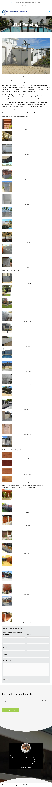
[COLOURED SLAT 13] (7, 424)
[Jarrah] (7, 461)
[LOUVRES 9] (7, 207)
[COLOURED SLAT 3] (7, 299)
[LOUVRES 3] (7, 144)
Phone (29, 641)
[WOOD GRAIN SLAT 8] (7, 584)
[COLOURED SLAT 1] (7, 273)
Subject (5, 654)
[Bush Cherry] (7, 453)
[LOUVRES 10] (7, 220)
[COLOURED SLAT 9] (7, 374)
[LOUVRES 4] (7, 157)
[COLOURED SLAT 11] (7, 399)
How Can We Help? (8, 660)
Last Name (30, 634)
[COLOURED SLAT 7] (7, 349)
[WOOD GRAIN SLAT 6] (7, 556)
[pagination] (26, 771)
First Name (6, 634)
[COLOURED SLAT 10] (7, 387)
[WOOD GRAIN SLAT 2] (7, 503)
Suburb (5, 647)
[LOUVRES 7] (7, 195)
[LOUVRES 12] (7, 245)
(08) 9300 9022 (17, 2)
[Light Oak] (7, 477)
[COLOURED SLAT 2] (7, 286)
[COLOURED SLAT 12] (7, 412)
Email (5, 641)
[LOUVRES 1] (7, 119)
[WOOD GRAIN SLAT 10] (7, 613)
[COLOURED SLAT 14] (7, 437)
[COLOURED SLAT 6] (7, 336)
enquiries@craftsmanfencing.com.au (31, 2)
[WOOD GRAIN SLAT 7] (7, 572)
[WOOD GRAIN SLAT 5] (7, 543)
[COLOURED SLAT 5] (7, 324)
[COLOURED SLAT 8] (7, 362)
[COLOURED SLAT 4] (7, 311)
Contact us (36, 104)
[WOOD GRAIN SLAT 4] (7, 531)
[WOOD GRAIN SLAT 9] (7, 597)
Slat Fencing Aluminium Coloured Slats (12, 270)
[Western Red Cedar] (7, 469)
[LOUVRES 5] (7, 170)
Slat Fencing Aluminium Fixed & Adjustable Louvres (15, 116)
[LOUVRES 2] (7, 132)
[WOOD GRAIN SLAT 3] (7, 515)
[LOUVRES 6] (7, 182)
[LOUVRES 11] (7, 232)
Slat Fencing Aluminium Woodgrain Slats (12, 450)
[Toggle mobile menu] (49, 12)
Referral (29, 647)
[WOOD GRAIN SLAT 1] (7, 490)
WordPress (26, 785)
